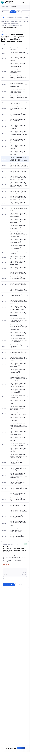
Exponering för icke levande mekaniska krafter (12, 25)
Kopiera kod (9, 584)
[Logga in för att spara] (2, 31)
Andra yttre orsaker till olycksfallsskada (10, 23)
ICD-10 (13, 11)
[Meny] (27, 2)
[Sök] (23, 2)
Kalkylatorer (5, 11)
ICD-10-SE (8, 6)
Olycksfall (26, 21)
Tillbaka (5, 44)
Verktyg (3, 6)
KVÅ (19, 11)
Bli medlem (20, 748)
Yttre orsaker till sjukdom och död (14, 21)
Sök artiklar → (21, 584)
